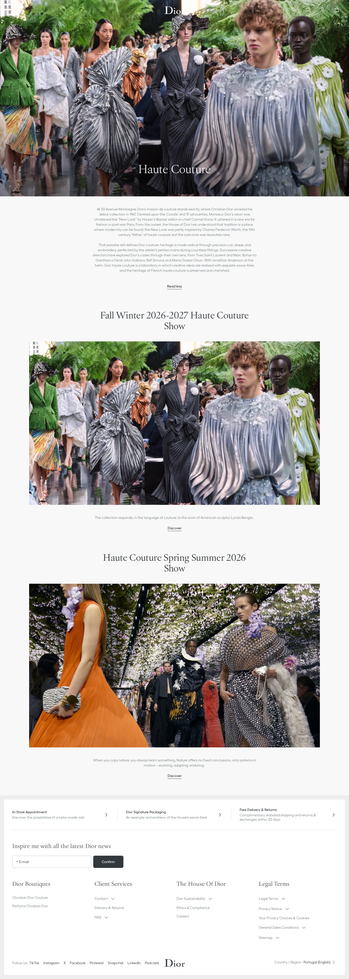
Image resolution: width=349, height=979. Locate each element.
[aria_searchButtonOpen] (294, 10)
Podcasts (152, 963)
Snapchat (115, 963)
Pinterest (97, 963)
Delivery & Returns (109, 908)
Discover (175, 528)
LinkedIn (134, 963)
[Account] (322, 10)
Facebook (78, 963)
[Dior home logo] (174, 10)
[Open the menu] (13, 10)
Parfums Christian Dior (30, 906)
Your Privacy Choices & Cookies (284, 918)
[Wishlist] (308, 10)
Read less (174, 286)
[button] (174, 98)
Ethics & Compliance (193, 908)
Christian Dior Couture (30, 898)
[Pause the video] (10, 186)
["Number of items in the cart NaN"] (337, 10)
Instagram (51, 963)
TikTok (34, 963)
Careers (183, 916)
